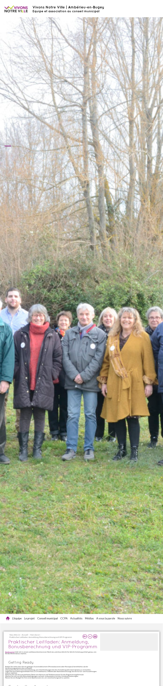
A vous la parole (105, 618)
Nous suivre (125, 618)
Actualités (76, 618)
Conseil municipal (47, 618)
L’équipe (17, 618)
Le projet (29, 618)
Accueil (8, 618)
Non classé (35, 635)
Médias (89, 618)
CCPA (64, 618)
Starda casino (9, 652)
